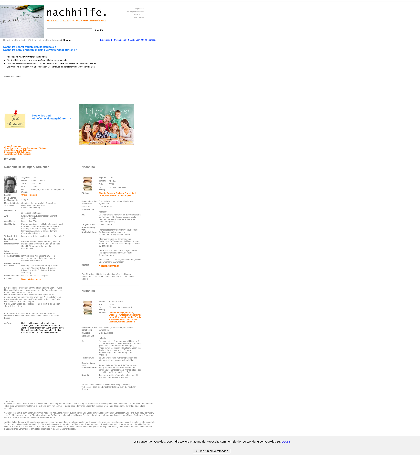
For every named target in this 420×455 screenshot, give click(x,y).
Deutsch (111, 193)
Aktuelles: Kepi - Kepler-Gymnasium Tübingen (25, 148)
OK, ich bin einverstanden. (211, 451)
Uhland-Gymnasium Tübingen (18, 150)
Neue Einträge (138, 17)
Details (286, 441)
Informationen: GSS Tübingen (17, 154)
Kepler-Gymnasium (13, 146)
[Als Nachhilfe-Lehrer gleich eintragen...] (15, 128)
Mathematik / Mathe (114, 195)
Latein (101, 195)
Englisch (120, 193)
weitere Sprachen (126, 322)
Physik (128, 195)
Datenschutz (139, 14)
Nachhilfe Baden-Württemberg (25, 40)
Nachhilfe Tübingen (51, 40)
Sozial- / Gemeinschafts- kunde (123, 319)
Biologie (33, 195)
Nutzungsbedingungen (135, 11)
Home (6, 40)
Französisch (130, 193)
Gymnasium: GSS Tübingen (17, 152)
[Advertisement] (63, 85)
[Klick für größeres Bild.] (10, 184)
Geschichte (135, 315)
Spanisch (113, 322)
